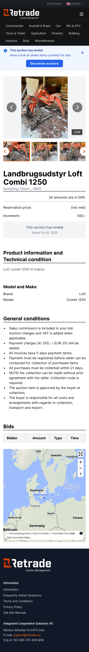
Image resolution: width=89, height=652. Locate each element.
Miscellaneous (44, 40)
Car (58, 26)
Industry (11, 40)
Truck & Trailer (15, 33)
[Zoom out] (81, 468)
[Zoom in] (81, 462)
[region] (44, 495)
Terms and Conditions (18, 601)
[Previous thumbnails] (5, 151)
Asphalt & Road (39, 26)
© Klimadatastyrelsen (19, 533)
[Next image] (77, 107)
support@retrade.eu (27, 635)
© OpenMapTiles (59, 533)
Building (74, 33)
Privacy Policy (12, 607)
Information (54, 3)
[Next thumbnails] (84, 151)
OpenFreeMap (41, 533)
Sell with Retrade (14, 612)
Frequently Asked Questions (22, 595)
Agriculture (38, 33)
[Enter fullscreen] (81, 454)
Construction (14, 26)
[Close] (82, 52)
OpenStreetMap (21, 537)
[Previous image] (12, 107)
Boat (26, 40)
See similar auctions (44, 63)
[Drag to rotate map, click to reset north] (81, 474)
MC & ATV (73, 26)
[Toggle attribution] (81, 533)
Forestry (57, 33)
